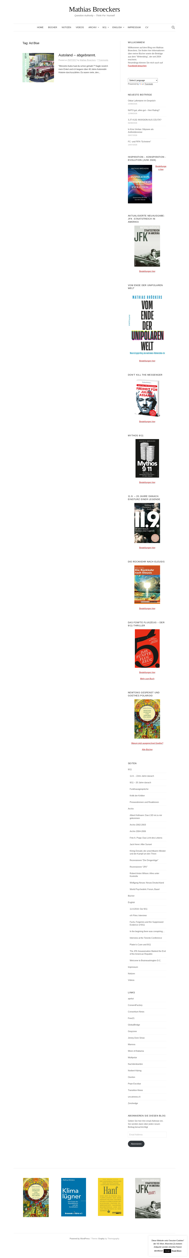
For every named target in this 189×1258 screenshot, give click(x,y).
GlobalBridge (134, 1025)
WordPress (85, 1239)
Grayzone (132, 1031)
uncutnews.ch (134, 1097)
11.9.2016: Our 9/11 (138, 909)
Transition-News (135, 1090)
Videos (80, 27)
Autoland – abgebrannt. (77, 55)
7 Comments (102, 60)
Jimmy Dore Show (136, 1038)
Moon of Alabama (136, 1051)
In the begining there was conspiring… (147, 931)
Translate (149, 84)
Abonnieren (136, 1144)
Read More (176, 1251)
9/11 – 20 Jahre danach (140, 782)
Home (40, 27)
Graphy (101, 1239)
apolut (131, 999)
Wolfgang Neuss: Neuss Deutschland (147, 883)
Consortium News (136, 1012)
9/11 (104, 27)
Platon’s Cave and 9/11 (140, 944)
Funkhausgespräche (139, 789)
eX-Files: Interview (138, 915)
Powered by (75, 1239)
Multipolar (132, 1057)
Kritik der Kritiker (137, 796)
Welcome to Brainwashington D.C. (145, 960)
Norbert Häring (134, 1071)
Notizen (66, 27)
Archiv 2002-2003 (138, 825)
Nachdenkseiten (135, 1064)
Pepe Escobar (134, 1084)
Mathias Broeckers (94, 9)
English (117, 27)
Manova (131, 1044)
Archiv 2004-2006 (138, 831)
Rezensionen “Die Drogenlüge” (144, 860)
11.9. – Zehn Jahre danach (142, 776)
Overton (131, 1077)
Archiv (92, 27)
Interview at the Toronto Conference (146, 938)
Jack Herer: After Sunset (141, 844)
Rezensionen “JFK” (138, 867)
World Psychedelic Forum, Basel (145, 889)
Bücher (52, 27)
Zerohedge (133, 1103)
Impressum (134, 27)
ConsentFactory (135, 1005)
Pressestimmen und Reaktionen (144, 802)
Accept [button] (167, 1251)
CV (146, 27)
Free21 (131, 1018)
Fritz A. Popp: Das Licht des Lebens (146, 838)
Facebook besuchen (137, 66)
